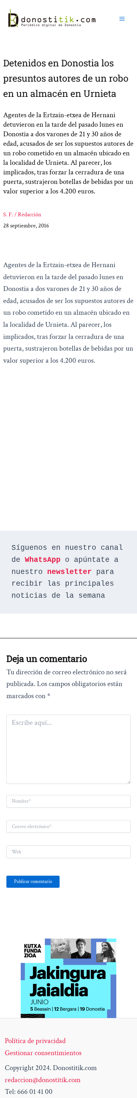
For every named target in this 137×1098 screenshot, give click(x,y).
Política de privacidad (35, 1041)
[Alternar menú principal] (122, 18)
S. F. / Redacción (22, 214)
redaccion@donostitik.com (43, 1080)
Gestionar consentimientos (43, 1053)
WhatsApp (43, 560)
